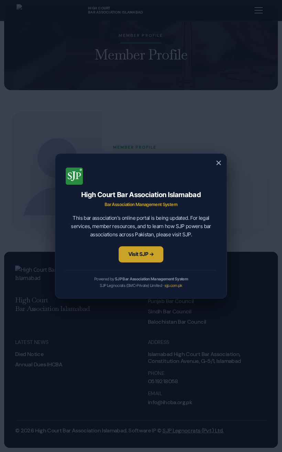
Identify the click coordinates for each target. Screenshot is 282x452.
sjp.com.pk (173, 285)
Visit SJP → (141, 254)
